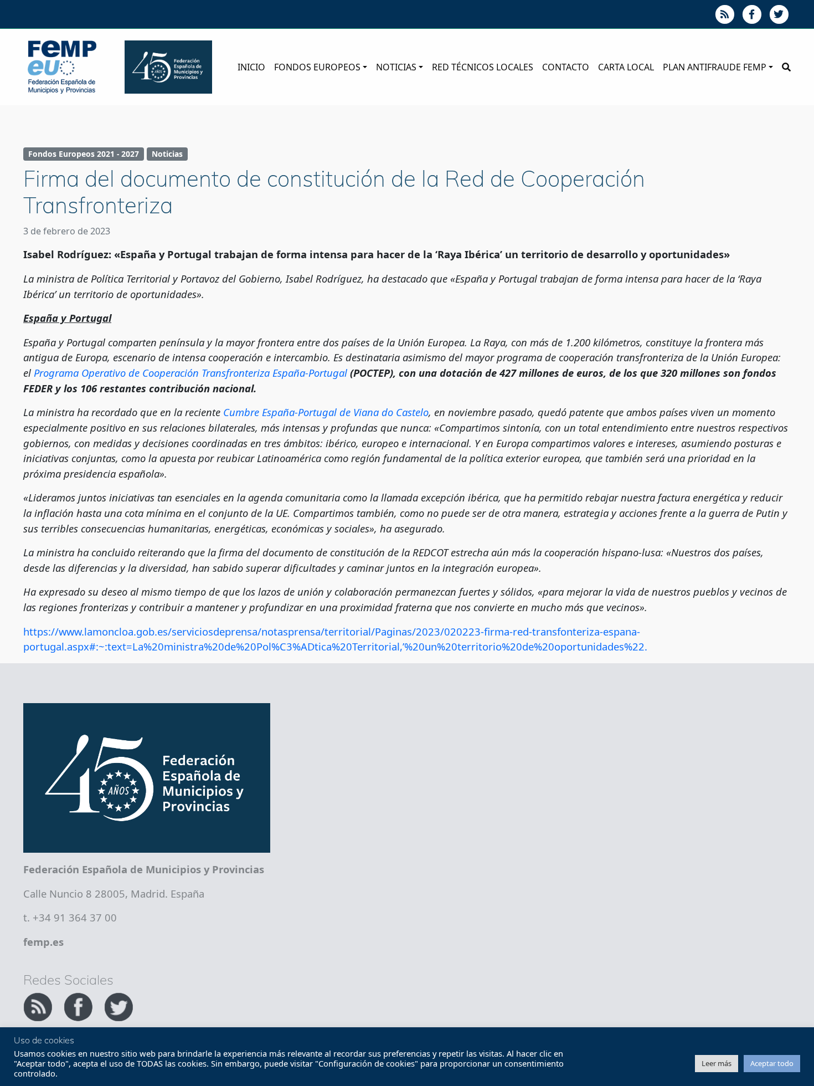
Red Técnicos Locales (482, 67)
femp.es (43, 942)
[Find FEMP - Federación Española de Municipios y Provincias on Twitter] (118, 1005)
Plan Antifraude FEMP (714, 67)
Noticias (396, 67)
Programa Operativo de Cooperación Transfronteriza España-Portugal (190, 373)
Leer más (716, 1063)
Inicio (251, 67)
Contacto (565, 67)
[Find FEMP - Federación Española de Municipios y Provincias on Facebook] (79, 1005)
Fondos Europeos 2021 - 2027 (83, 153)
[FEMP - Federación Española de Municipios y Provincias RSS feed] (39, 1005)
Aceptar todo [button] (772, 1063)
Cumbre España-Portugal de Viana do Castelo (326, 412)
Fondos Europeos (317, 67)
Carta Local (626, 67)
